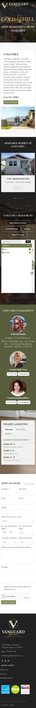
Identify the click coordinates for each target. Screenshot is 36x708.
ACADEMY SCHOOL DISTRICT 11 (16, 440)
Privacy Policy (5, 705)
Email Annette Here (24, 402)
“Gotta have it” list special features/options (16, 547)
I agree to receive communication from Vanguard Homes (17, 588)
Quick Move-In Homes (18, 223)
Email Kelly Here (23, 374)
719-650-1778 (12, 374)
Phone (21, 498)
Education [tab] (9, 429)
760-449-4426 (11, 402)
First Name (5, 489)
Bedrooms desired (25, 538)
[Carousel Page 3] (21, 198)
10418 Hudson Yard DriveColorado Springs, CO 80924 (12, 646)
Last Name (23, 489)
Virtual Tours (4, 669)
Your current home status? (25, 527)
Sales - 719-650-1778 (8, 651)
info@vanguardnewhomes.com (12, 655)
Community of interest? (9, 538)
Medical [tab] (8, 434)
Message (5, 567)
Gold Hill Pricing (11, 229)
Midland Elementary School (12, 447)
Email (3, 498)
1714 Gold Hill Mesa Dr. (22, 338)
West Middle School (10, 453)
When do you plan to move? (11, 517)
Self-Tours (3, 674)
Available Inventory (6, 678)
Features (27, 229)
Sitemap (12, 705)
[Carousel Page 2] (18, 198)
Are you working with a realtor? (9, 527)
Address (4, 507)
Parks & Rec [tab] (21, 429)
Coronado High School (11, 460)
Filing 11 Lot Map (18, 235)
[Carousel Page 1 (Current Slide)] (15, 198)
